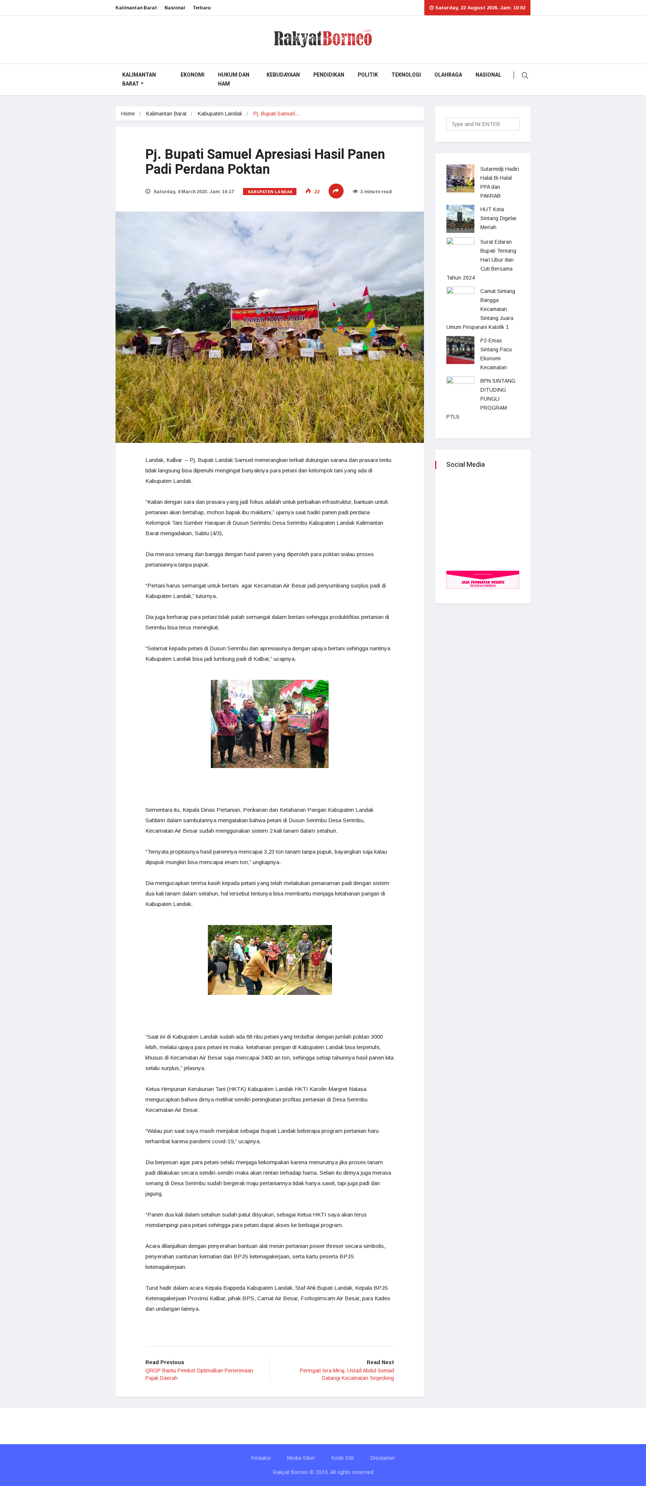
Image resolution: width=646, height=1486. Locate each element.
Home (128, 114)
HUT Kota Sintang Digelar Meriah (498, 218)
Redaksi (261, 1458)
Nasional (174, 7)
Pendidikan (328, 75)
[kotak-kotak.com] (482, 579)
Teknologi (406, 75)
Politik (368, 75)
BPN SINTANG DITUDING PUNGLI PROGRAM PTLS (481, 399)
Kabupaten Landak (220, 114)
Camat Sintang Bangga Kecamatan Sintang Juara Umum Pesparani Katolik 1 (480, 309)
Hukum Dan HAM (233, 79)
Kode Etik (343, 1458)
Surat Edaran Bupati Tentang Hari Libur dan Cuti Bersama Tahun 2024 (481, 260)
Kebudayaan (283, 75)
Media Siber (301, 1458)
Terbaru (202, 7)
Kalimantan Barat (136, 7)
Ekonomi (192, 75)
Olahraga (448, 75)
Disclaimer (382, 1458)
